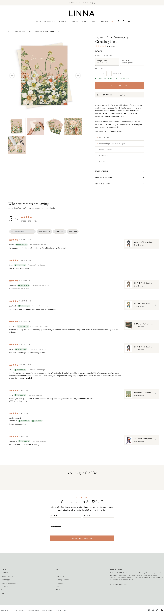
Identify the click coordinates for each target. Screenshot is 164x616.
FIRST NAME (54, 516)
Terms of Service (33, 610)
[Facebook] (149, 610)
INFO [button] (58, 569)
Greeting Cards (7, 576)
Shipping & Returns (62, 580)
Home (10, 31)
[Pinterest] (153, 610)
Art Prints (4, 586)
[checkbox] (72, 232)
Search (58, 586)
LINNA (5, 610)
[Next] (78, 75)
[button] (38, 21)
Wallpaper (5, 590)
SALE (3, 593)
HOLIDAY (4, 573)
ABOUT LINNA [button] (116, 569)
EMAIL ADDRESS (55, 526)
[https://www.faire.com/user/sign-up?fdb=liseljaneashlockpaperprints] (162, 610)
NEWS (58, 590)
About (58, 573)
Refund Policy (47, 610)
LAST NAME (87, 516)
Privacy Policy (19, 610)
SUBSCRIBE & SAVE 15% (82, 538)
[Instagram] (157, 610)
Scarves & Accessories (9, 583)
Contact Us (60, 576)
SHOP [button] (3, 569)
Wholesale (59, 583)
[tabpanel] (82, 339)
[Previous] (12, 75)
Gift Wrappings (6, 580)
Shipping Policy (60, 610)
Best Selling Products (23, 31)
